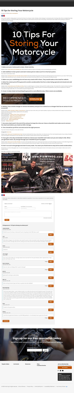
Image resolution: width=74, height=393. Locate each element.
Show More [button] (6, 321)
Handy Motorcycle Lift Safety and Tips (16, 86)
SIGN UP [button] (45, 350)
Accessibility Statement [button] (49, 386)
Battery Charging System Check (16, 118)
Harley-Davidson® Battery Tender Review (16, 110)
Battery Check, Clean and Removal (17, 114)
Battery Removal (9, 120)
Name (6, 206)
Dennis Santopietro (14, 13)
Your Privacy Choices (60, 386)
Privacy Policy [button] (30, 386)
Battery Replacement (13, 119)
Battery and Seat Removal (15, 117)
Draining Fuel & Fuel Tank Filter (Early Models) (17, 75)
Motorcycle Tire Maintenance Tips (15, 134)
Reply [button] (51, 234)
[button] (2, 16)
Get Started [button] (65, 367)
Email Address (26, 206)
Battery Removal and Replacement (17, 115)
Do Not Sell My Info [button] (39, 386)
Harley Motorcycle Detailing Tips (14, 69)
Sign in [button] (50, 203)
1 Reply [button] (46, 261)
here (6, 199)
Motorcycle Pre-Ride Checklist (14, 142)
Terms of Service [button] (21, 386)
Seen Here (9, 132)
